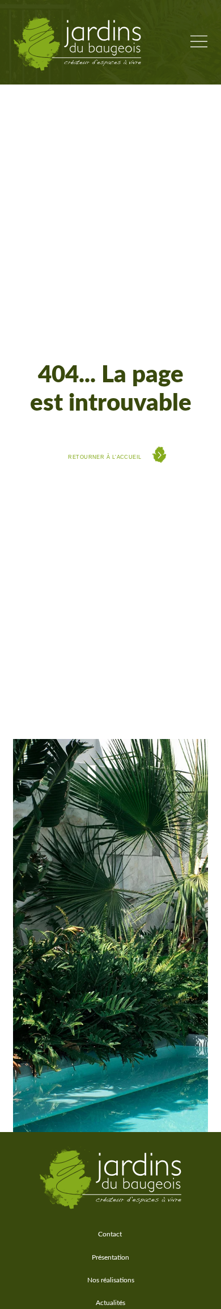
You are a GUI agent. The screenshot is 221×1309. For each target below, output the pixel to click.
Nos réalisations (110, 1280)
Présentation (110, 1257)
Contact (110, 1234)
